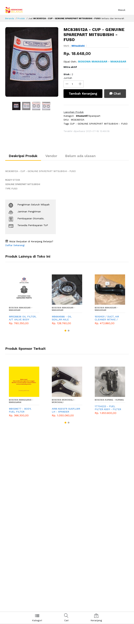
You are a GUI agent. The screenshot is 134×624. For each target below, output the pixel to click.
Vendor (51, 156)
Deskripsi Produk (23, 156)
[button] (65, 330)
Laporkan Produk (74, 112)
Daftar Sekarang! (15, 245)
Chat (117, 93)
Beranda (9, 18)
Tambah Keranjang (83, 93)
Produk (21, 18)
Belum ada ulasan (80, 156)
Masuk (121, 10)
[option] (31, 62)
